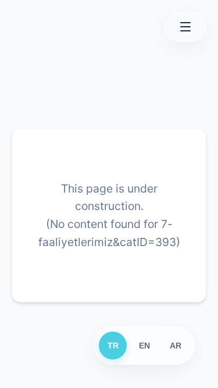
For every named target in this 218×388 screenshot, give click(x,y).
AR (175, 345)
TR (113, 345)
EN (144, 345)
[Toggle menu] (185, 26)
